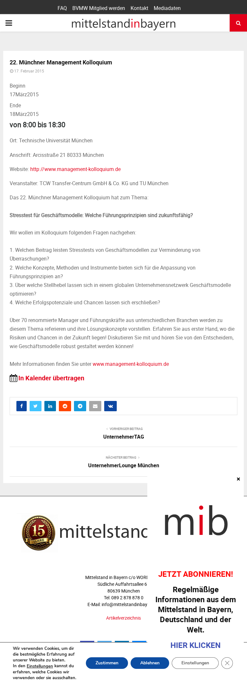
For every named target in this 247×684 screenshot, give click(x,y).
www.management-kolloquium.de (131, 363)
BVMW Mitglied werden (98, 8)
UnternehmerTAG (123, 436)
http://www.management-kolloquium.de (75, 169)
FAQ (62, 8)
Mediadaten (167, 8)
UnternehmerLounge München (123, 465)
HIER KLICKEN (195, 645)
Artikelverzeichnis (123, 618)
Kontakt (139, 8)
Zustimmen (107, 663)
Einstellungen (40, 666)
